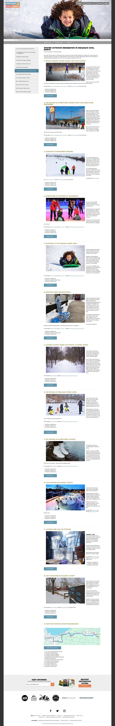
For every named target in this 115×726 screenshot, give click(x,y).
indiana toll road (64, 720)
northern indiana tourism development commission (48, 720)
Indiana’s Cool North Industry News (53, 717)
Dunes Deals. (61, 226)
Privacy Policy (79, 715)
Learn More (50, 95)
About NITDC (37, 715)
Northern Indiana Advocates (68, 717)
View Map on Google (52, 647)
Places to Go (91, 3)
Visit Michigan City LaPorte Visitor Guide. (70, 375)
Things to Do (81, 3)
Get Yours (84, 685)
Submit (52, 684)
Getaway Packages (63, 86)
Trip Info (100, 3)
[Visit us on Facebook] (50, 711)
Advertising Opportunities (69, 715)
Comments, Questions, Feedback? (49, 715)
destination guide (75, 86)
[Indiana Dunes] (34, 698)
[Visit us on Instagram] (64, 711)
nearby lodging (54, 86)
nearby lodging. (54, 226)
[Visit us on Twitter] (57, 711)
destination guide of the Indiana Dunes (77, 226)
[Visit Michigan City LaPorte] (44, 698)
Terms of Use (41, 717)
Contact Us (59, 715)
